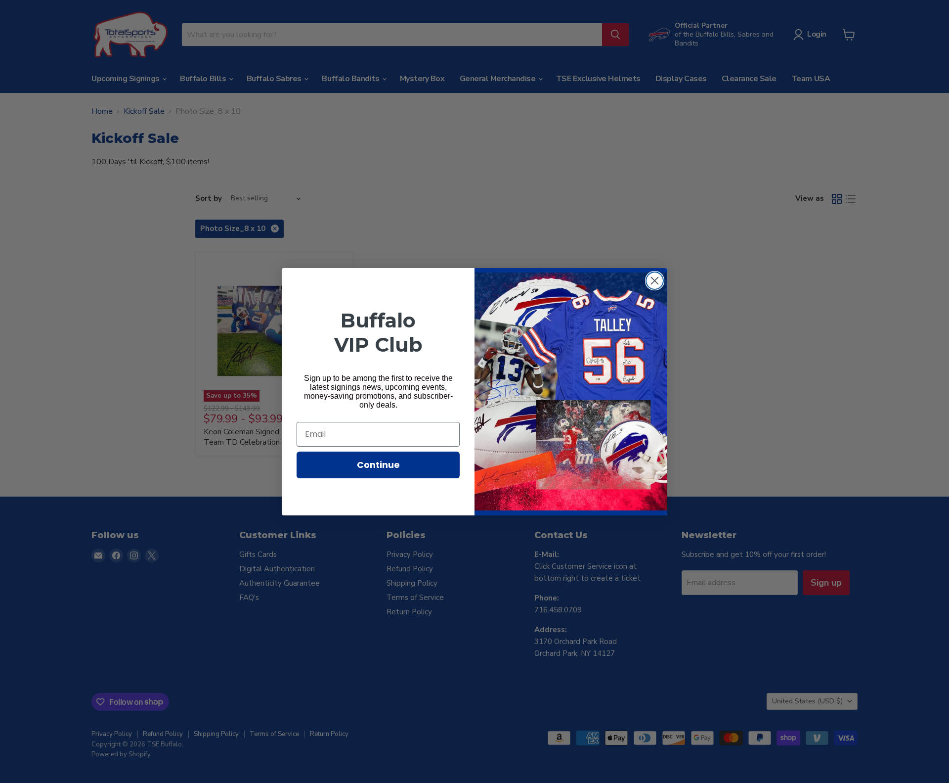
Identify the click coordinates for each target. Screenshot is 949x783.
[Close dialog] (654, 280)
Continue (378, 465)
